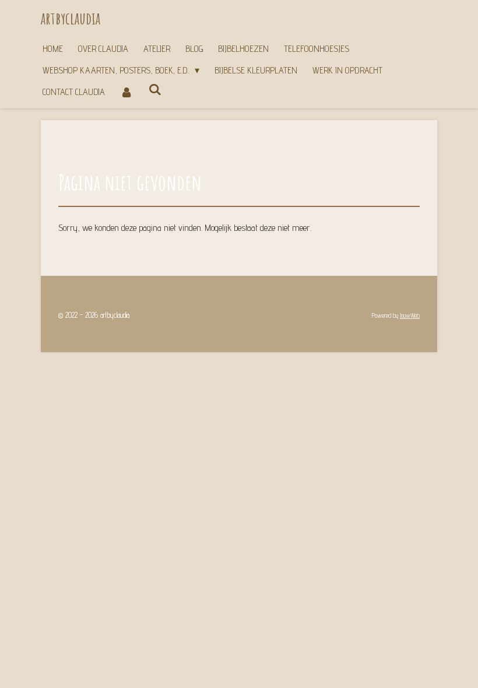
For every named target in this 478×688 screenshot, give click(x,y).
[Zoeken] (154, 89)
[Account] (126, 92)
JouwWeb (410, 316)
